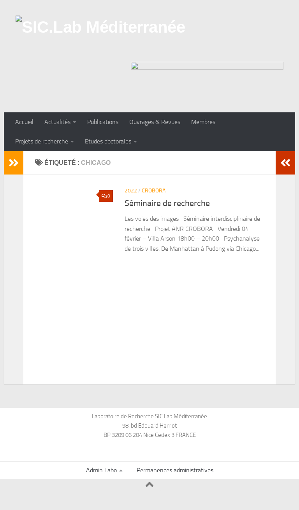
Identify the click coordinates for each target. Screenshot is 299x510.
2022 (131, 190)
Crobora (153, 190)
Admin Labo (101, 470)
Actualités (57, 122)
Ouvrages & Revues (154, 122)
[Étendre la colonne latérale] (13, 163)
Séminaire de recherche (167, 203)
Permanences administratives (175, 470)
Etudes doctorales (108, 141)
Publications (102, 122)
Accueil (24, 122)
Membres (203, 122)
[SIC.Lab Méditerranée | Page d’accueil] (100, 37)
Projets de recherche (41, 141)
